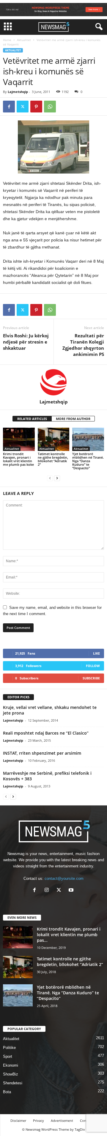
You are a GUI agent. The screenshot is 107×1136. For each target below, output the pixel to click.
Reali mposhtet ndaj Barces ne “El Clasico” (46, 733)
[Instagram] (48, 890)
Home (7, 40)
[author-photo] (53, 382)
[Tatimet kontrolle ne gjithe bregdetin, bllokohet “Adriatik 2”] (54, 439)
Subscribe (91, 678)
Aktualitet (24, 40)
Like (96, 653)
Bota (7, 1092)
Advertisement (62, 1120)
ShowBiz (10, 1074)
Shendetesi (12, 1083)
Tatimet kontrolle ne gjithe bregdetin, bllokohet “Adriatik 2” (53, 459)
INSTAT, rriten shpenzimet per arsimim (42, 753)
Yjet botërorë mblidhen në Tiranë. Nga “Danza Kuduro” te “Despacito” (88, 461)
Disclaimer (18, 1120)
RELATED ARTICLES (32, 418)
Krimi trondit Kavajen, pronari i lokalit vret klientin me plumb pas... (68, 934)
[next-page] (57, 478)
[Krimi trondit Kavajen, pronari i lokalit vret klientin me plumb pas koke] (19, 439)
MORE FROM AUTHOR (73, 418)
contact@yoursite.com (64, 878)
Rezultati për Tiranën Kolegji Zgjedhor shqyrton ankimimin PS (83, 345)
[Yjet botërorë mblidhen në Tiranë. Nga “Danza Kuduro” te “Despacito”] (88, 439)
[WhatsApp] (50, 106)
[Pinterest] (36, 106)
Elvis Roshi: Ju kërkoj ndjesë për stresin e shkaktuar (26, 342)
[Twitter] (23, 106)
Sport (7, 1056)
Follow (93, 665)
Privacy (38, 1120)
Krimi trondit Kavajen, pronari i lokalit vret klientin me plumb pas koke (18, 459)
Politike (9, 1047)
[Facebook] (9, 106)
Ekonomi (10, 1065)
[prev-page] (50, 478)
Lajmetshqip (18, 91)
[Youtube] (71, 890)
